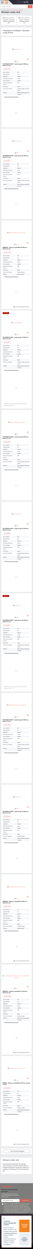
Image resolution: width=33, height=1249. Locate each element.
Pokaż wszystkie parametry (11, 97)
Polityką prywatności (10, 1233)
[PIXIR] (16, 61)
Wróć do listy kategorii (17, 1151)
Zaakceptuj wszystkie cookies (24, 1226)
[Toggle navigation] (2, 2)
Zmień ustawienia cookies (24, 1239)
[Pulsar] (16, 244)
